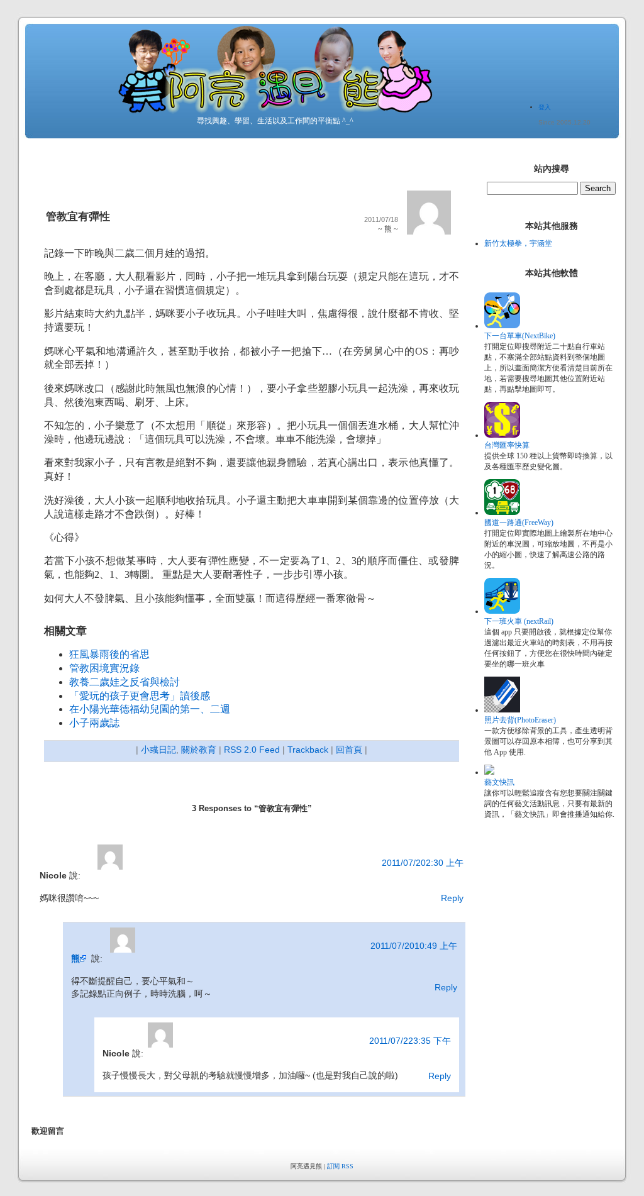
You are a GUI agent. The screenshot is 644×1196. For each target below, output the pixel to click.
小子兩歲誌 (94, 722)
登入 (544, 107)
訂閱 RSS (340, 1166)
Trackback (307, 750)
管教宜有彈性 (78, 217)
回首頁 (349, 750)
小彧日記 (158, 750)
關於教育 (198, 750)
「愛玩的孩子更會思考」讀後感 (139, 695)
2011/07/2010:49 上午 (413, 946)
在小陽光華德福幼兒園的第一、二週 (149, 709)
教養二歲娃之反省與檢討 (124, 682)
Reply (452, 898)
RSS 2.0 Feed (252, 750)
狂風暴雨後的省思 (109, 654)
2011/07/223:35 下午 (410, 1041)
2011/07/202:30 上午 (423, 863)
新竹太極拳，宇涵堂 (518, 243)
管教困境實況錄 (104, 668)
